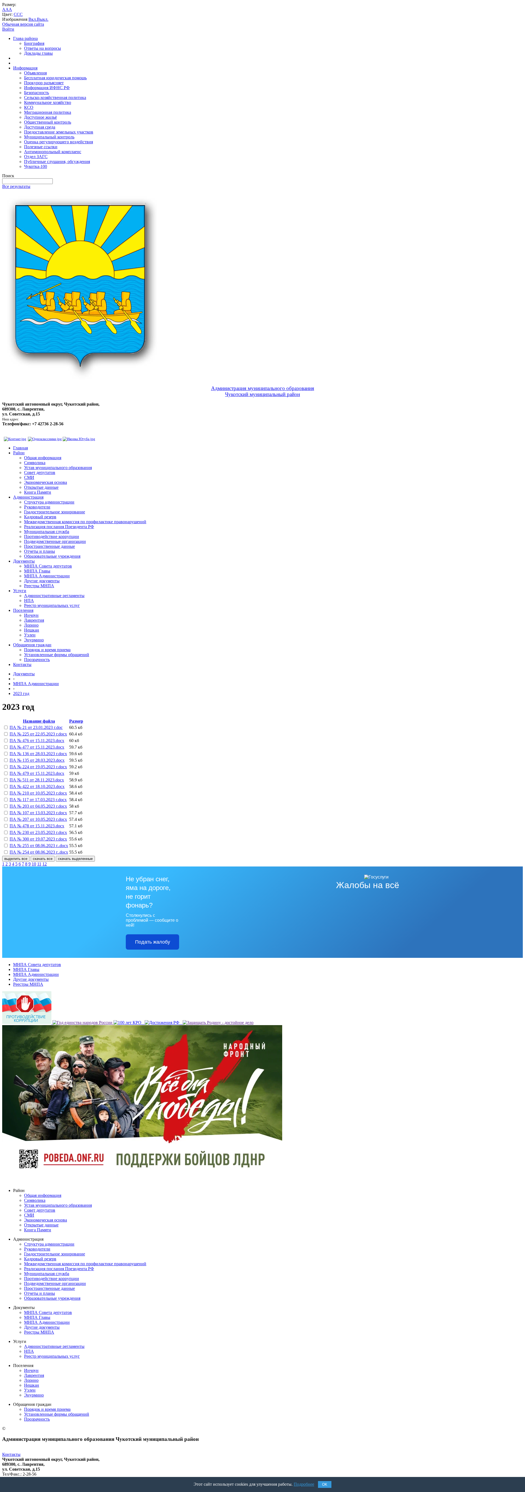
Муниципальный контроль (49, 137)
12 (44, 864)
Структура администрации (49, 502)
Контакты (22, 664)
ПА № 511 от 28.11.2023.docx (37, 780)
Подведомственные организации (55, 541)
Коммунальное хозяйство (47, 102)
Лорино (31, 625)
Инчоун (31, 615)
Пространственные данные (49, 546)
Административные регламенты (54, 595)
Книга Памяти (37, 492)
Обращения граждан (32, 644)
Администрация (28, 497)
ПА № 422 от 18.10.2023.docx (37, 786)
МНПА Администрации (47, 576)
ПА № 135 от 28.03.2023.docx (37, 760)
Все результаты (16, 186)
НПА (29, 600)
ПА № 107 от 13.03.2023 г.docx (38, 812)
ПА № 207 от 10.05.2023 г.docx (38, 819)
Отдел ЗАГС (36, 156)
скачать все (42, 859)
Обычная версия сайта (23, 24)
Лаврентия (34, 620)
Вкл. (32, 19)
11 (39, 864)
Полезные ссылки (40, 146)
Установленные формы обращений (56, 654)
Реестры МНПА (39, 585)
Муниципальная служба (46, 531)
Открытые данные (41, 487)
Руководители (37, 507)
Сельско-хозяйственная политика (55, 97)
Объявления (35, 73)
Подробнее (304, 1484)
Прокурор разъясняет (44, 82)
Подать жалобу (152, 942)
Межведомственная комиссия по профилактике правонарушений (85, 521)
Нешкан (31, 630)
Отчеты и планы (39, 551)
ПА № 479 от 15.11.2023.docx (37, 773)
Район (19, 452)
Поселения (23, 610)
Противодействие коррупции (51, 536)
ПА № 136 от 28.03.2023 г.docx (38, 753)
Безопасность (36, 92)
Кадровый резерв (40, 516)
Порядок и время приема (47, 649)
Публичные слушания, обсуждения (57, 161)
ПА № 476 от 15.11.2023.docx (37, 740)
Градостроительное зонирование (54, 512)
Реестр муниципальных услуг (52, 605)
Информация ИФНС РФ (47, 87)
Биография (34, 43)
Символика (34, 462)
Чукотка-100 (35, 166)
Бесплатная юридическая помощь (55, 77)
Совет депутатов (39, 472)
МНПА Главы (37, 571)
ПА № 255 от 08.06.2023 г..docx (39, 845)
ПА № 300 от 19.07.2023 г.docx (38, 839)
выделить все (15, 859)
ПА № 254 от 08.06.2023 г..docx (39, 852)
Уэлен (30, 635)
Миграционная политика (47, 112)
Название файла (39, 721)
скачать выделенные (75, 859)
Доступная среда (39, 127)
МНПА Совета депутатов (48, 566)
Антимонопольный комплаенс (52, 151)
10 (34, 864)
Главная (20, 448)
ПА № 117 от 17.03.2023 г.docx (38, 799)
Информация (25, 68)
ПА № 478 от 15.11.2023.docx (37, 826)
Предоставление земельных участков (58, 132)
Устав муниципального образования (58, 467)
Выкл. (42, 19)
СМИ (29, 477)
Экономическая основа (45, 482)
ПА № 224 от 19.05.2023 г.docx (38, 766)
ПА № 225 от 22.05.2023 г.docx (38, 734)
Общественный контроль (47, 122)
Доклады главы (38, 53)
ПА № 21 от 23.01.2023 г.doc (36, 727)
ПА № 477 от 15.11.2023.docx (37, 747)
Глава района (25, 38)
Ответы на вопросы (42, 48)
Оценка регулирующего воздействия (58, 141)
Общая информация (42, 457)
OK (324, 1484)
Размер (76, 721)
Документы (24, 561)
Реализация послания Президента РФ (59, 526)
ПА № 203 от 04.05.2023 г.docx (38, 806)
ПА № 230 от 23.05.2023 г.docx (38, 832)
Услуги (19, 590)
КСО (28, 107)
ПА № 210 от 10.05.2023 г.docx (38, 793)
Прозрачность (37, 659)
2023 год (21, 693)
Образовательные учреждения (52, 556)
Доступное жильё (40, 117)
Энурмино (34, 640)
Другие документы (42, 580)
